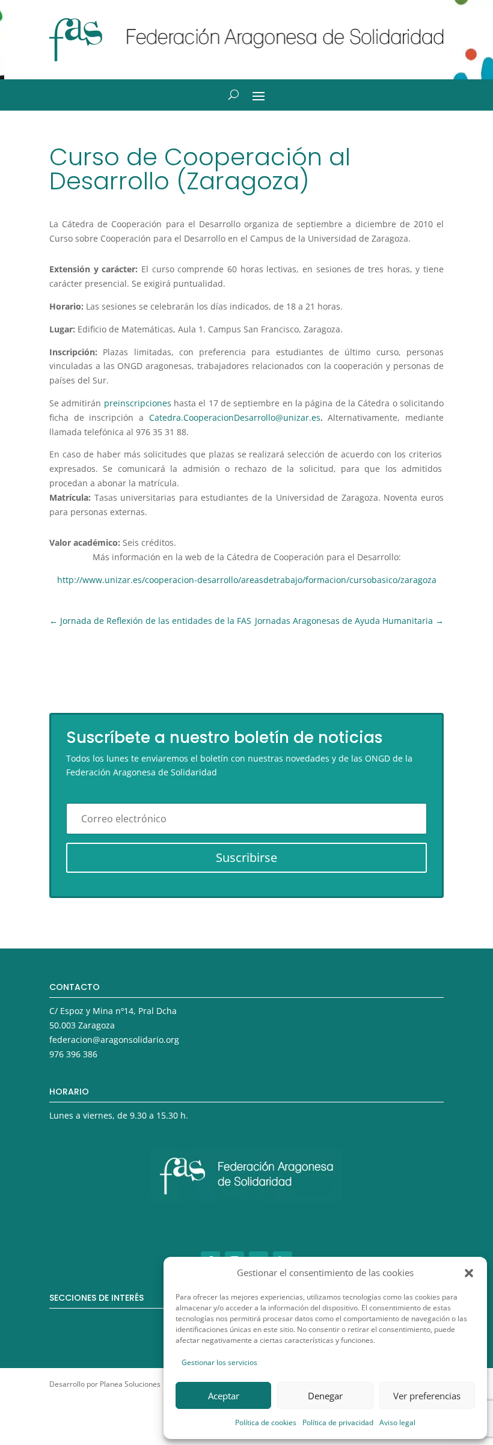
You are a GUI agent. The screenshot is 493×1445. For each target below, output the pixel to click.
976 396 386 (73, 1054)
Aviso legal (397, 1422)
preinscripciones (137, 403)
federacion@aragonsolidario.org (114, 1039)
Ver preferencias (427, 1396)
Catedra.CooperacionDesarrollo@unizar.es (234, 417)
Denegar (325, 1396)
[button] (469, 1273)
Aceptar (223, 1396)
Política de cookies (265, 1422)
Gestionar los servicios (219, 1362)
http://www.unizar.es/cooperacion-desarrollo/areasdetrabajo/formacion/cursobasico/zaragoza (246, 579)
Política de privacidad (337, 1422)
